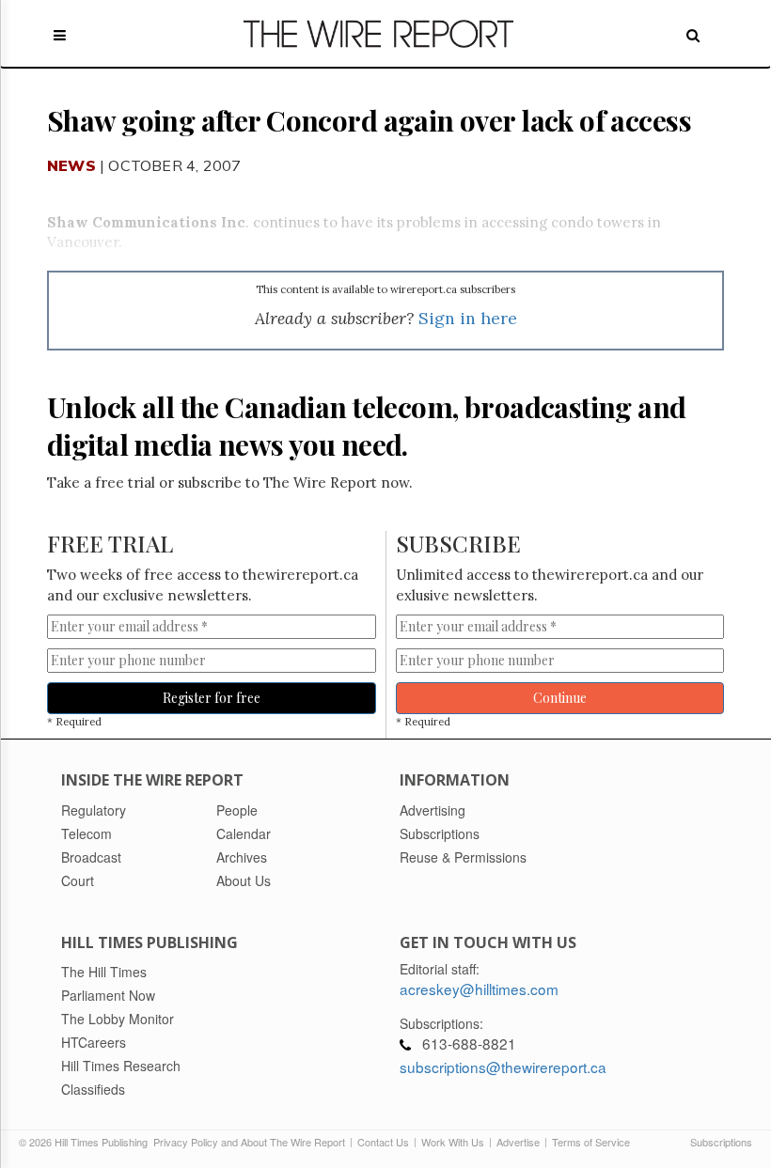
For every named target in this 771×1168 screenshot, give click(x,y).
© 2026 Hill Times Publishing (86, 1141)
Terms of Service (591, 1141)
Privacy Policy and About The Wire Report (249, 1141)
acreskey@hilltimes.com (479, 988)
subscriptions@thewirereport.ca (503, 1066)
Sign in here (467, 318)
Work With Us (452, 1141)
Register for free (211, 698)
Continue (560, 698)
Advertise (518, 1141)
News (71, 165)
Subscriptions (721, 1141)
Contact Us (383, 1141)
